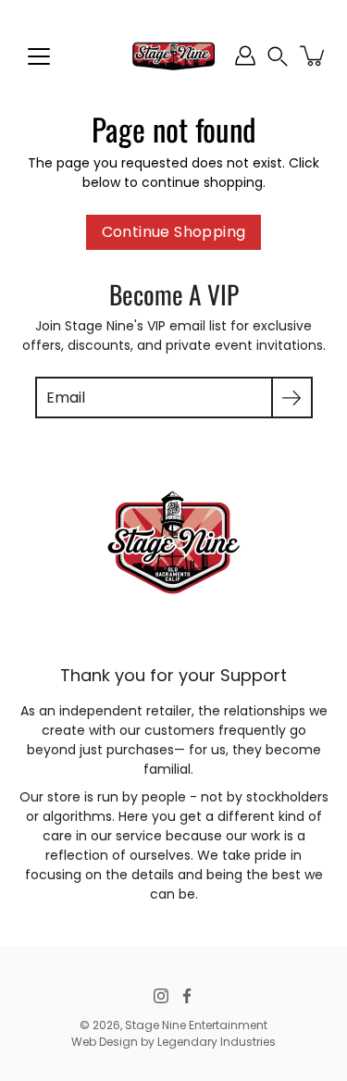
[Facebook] (187, 995)
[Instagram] (161, 995)
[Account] (245, 55)
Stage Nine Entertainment (196, 1025)
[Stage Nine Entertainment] (173, 55)
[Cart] (313, 55)
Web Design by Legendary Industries (173, 1042)
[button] (277, 56)
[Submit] (292, 397)
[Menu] (39, 56)
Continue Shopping (174, 231)
